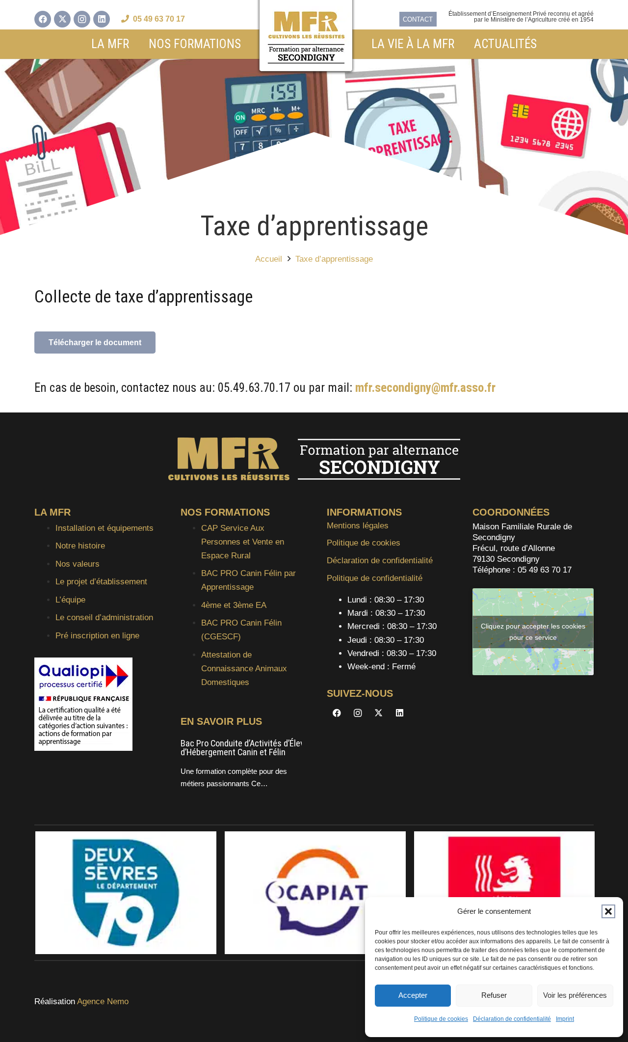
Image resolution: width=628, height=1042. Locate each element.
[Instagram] (82, 19)
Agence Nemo (103, 1001)
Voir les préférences (575, 995)
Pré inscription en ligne (97, 635)
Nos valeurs (77, 564)
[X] (62, 19)
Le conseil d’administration (104, 617)
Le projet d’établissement (101, 581)
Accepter (412, 995)
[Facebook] (42, 19)
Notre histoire (80, 545)
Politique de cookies (441, 1018)
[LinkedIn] (101, 19)
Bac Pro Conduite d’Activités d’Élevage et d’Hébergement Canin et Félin (254, 748)
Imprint (565, 1018)
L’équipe (70, 599)
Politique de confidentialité (374, 578)
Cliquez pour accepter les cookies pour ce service (533, 631)
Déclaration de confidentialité (512, 1018)
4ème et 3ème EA (233, 605)
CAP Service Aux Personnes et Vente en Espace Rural (242, 541)
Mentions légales (358, 525)
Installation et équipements (104, 528)
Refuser (494, 995)
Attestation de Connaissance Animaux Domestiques (244, 668)
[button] (608, 911)
